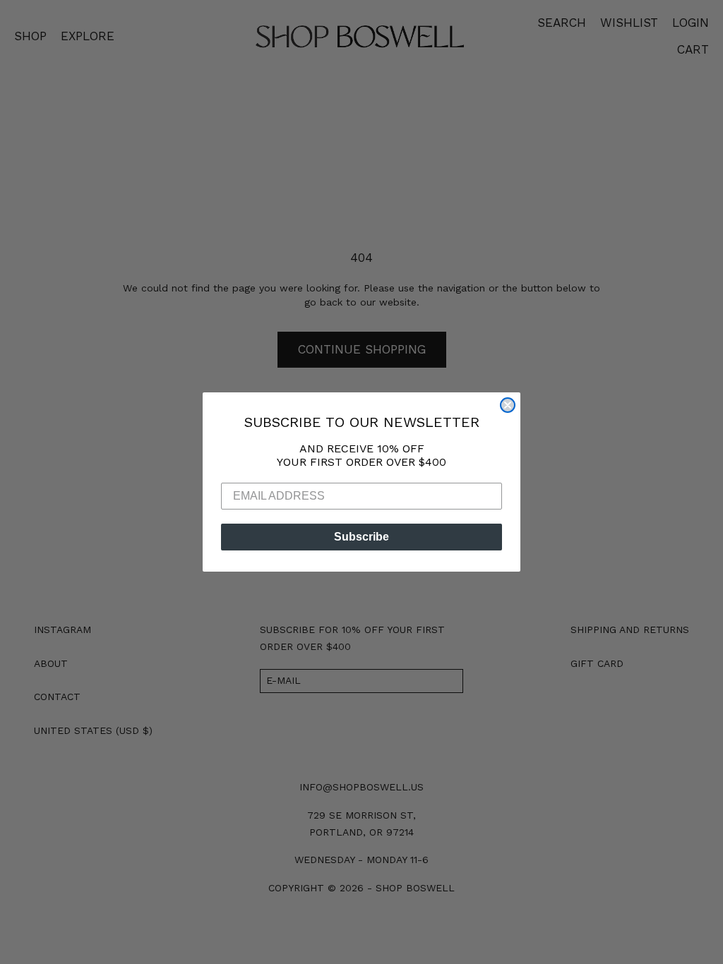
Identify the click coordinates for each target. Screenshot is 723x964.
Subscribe (361, 537)
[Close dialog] (508, 405)
